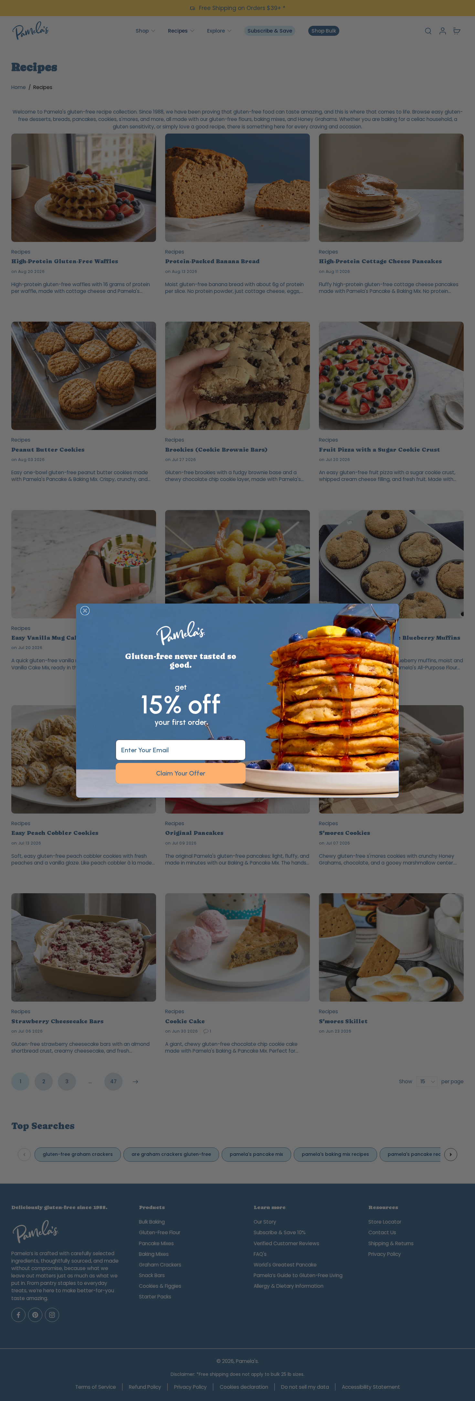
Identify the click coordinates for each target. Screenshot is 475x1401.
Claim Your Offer (180, 773)
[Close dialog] (85, 611)
